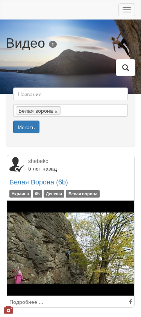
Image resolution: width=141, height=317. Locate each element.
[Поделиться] (130, 302)
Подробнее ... (26, 301)
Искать (26, 127)
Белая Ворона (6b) (38, 181)
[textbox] (74, 110)
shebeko (38, 161)
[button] (125, 67)
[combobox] (70, 110)
